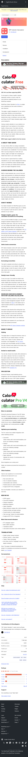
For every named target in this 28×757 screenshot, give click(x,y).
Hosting (3, 708)
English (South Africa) (9, 739)
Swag (17, 722)
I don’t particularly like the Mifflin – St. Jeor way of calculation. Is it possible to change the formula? (9, 603)
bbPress (4, 731)
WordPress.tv (5, 722)
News (2, 706)
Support (4, 55)
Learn (2, 715)
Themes (16, 706)
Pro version (20, 341)
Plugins (16, 708)
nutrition (24, 660)
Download (4, 36)
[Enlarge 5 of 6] (11, 576)
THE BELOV (13, 32)
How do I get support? (6, 619)
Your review (4, 686)
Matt (3, 729)
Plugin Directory (4, 5)
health (21, 660)
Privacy (3, 711)
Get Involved (18, 715)
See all (25, 686)
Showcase (17, 704)
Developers (4, 720)
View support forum (6, 696)
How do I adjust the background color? (10, 590)
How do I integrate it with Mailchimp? (10, 615)
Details (4, 41)
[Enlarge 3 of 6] (11, 567)
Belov (18, 104)
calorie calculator (16, 657)
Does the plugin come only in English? (10, 598)
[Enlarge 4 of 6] (25, 567)
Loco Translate (8, 550)
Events (16, 717)
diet (22, 657)
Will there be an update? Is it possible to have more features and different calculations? (8, 610)
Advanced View (5, 663)
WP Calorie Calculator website (17, 325)
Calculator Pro (13, 367)
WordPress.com (5, 726)
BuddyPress (4, 733)
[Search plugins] (15, 15)
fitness (25, 657)
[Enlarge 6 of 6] (25, 576)
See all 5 (25, 654)
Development (6, 52)
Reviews (5, 45)
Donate (17, 720)
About (2, 704)
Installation (5, 48)
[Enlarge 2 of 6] (25, 558)
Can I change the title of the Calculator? (11, 594)
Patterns (17, 711)
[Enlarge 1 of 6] (11, 558)
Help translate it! (14, 10)
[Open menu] (26, 2)
